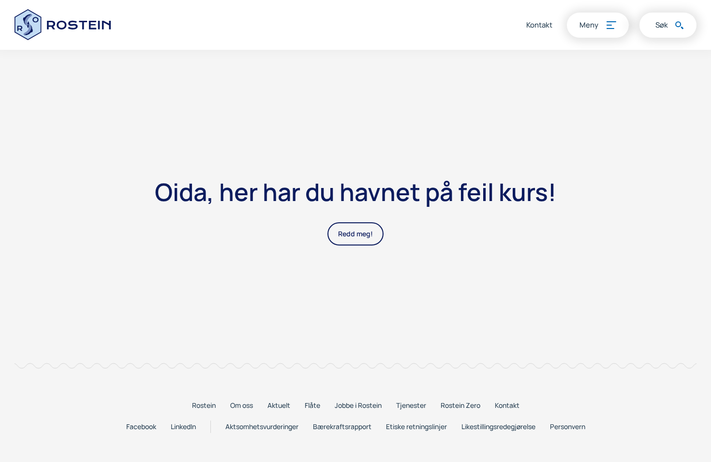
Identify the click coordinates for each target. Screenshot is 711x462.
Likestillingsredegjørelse (498, 426)
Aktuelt (278, 405)
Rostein (204, 405)
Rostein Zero (460, 405)
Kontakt (539, 25)
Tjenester (411, 405)
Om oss (241, 405)
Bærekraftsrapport (342, 426)
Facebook (141, 426)
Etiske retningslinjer (416, 426)
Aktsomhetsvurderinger (261, 426)
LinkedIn (183, 426)
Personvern (567, 426)
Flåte (312, 405)
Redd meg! (355, 233)
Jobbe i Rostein (358, 405)
